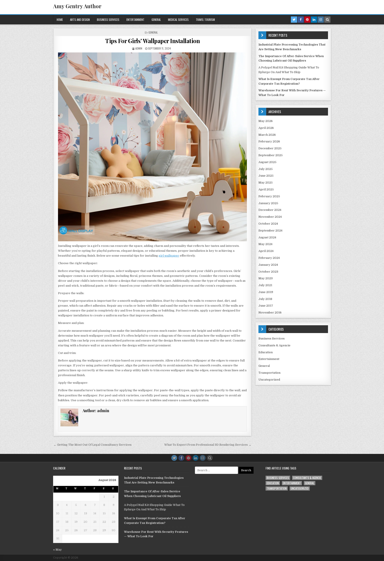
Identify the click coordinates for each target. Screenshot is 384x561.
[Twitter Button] (174, 458)
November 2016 (270, 312)
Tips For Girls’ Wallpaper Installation (152, 41)
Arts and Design (80, 19)
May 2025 (265, 182)
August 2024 (267, 237)
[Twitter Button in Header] (294, 19)
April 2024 (266, 251)
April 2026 (266, 128)
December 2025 (270, 148)
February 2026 (269, 141)
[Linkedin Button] (195, 458)
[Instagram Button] (203, 458)
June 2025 (266, 175)
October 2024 (268, 223)
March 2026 (267, 134)
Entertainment (135, 19)
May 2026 (265, 121)
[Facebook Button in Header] (301, 19)
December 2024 (269, 210)
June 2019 (265, 292)
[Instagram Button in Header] (321, 19)
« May (57, 549)
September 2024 (270, 230)
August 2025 (267, 162)
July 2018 (265, 299)
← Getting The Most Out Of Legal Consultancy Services (93, 444)
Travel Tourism (205, 19)
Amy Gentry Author (77, 6)
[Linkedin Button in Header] (314, 19)
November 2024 (270, 216)
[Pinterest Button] (188, 458)
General (156, 19)
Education (265, 352)
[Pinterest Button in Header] (307, 19)
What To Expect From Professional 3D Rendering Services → (207, 444)
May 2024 (265, 244)
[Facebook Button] (181, 458)
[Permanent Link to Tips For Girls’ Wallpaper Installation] (152, 146)
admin (138, 48)
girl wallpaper (169, 255)
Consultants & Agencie (274, 345)
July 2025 (265, 169)
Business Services (108, 19)
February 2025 (269, 196)
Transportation (269, 372)
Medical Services (178, 19)
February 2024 (269, 258)
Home (60, 19)
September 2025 (270, 155)
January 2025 (268, 203)
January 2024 (268, 264)
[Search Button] (210, 458)
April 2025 (266, 189)
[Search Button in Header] (327, 19)
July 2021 (265, 285)
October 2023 (268, 271)
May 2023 (265, 278)
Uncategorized (269, 379)
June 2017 (265, 305)
